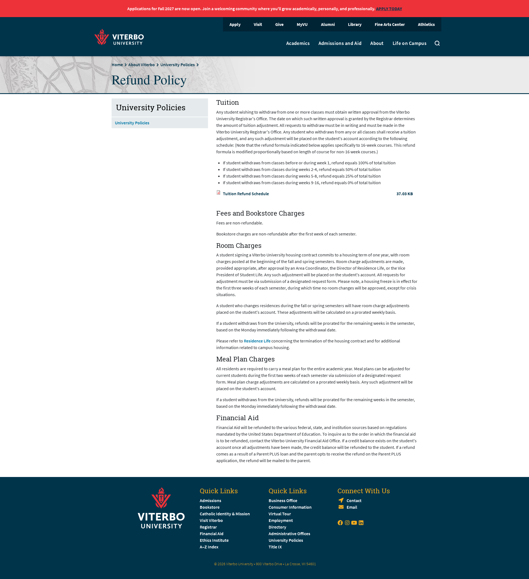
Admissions (210, 500)
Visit (258, 24)
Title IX (275, 546)
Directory (278, 527)
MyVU (302, 24)
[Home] (120, 36)
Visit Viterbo (211, 520)
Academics (298, 43)
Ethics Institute (214, 540)
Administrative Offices (289, 533)
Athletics (426, 24)
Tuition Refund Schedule (246, 193)
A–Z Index (209, 546)
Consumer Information (290, 507)
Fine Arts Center (390, 24)
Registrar (208, 527)
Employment (281, 520)
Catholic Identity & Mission (225, 513)
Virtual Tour (280, 513)
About (377, 43)
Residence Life (257, 341)
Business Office (283, 500)
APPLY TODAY (389, 8)
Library (354, 24)
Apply (235, 24)
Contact (354, 500)
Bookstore (210, 507)
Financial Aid (211, 533)
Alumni (328, 24)
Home (117, 64)
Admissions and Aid (340, 43)
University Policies (177, 64)
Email (352, 507)
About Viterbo (141, 64)
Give (279, 24)
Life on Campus (410, 43)
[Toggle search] (437, 43)
